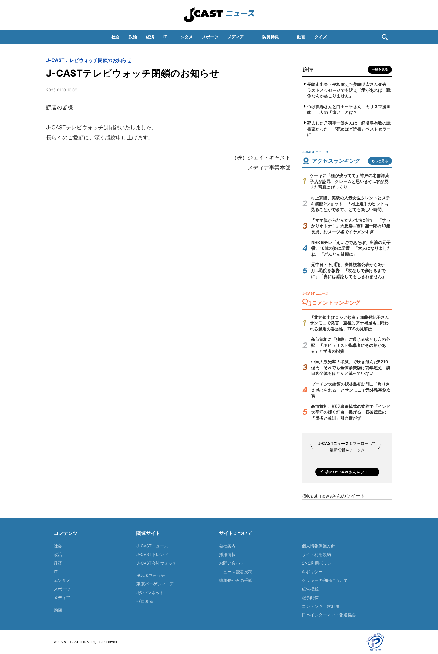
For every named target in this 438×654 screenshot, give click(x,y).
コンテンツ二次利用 (320, 606)
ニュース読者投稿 (235, 571)
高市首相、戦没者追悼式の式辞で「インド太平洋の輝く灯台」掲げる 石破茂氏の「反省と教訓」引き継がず (350, 412)
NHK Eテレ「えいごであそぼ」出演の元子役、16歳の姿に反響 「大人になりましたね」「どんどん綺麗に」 (351, 248)
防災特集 (270, 36)
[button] (53, 37)
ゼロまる (144, 601)
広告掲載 (310, 588)
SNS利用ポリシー (319, 563)
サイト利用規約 (316, 554)
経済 (150, 36)
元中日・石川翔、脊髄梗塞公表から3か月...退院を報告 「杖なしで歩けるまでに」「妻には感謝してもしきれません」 (348, 270)
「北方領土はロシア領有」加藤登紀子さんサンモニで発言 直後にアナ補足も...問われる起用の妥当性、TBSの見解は (349, 323)
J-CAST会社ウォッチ (156, 563)
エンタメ (184, 36)
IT (165, 36)
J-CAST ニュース (219, 15)
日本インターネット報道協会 (329, 614)
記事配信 (310, 597)
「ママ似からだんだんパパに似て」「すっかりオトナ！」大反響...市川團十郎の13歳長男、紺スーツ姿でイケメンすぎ (350, 226)
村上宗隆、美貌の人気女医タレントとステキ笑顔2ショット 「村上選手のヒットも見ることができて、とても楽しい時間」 (350, 203)
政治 (133, 36)
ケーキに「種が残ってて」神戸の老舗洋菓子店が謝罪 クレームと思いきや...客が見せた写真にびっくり (349, 181)
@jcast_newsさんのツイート (333, 496)
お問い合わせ (231, 563)
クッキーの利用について (325, 580)
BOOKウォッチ (150, 575)
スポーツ (210, 36)
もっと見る (380, 161)
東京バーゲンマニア (155, 583)
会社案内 (227, 545)
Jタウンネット (150, 592)
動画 (301, 36)
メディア (235, 36)
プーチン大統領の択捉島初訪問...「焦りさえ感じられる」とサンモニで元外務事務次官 (351, 389)
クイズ (320, 36)
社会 (115, 36)
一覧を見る (380, 69)
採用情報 (227, 554)
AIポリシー (312, 571)
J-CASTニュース (152, 545)
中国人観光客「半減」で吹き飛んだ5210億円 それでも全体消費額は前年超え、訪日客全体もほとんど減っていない (350, 367)
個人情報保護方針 (318, 545)
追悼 (307, 69)
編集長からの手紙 (235, 580)
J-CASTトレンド (152, 554)
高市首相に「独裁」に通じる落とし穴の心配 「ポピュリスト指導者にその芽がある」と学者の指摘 (350, 345)
